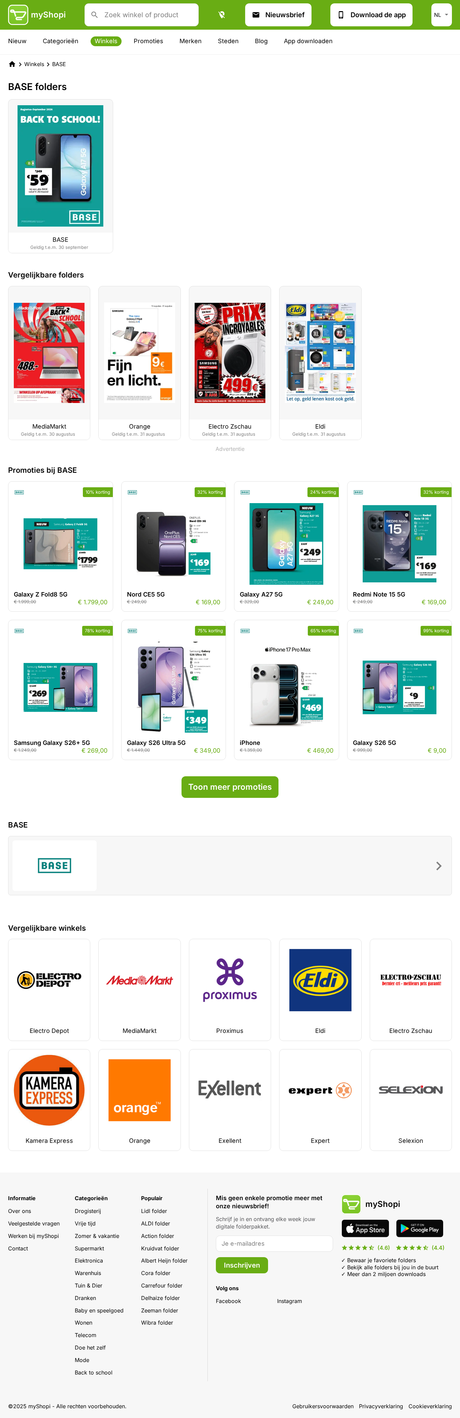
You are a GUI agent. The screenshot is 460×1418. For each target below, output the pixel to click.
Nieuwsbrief (285, 15)
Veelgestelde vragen (34, 1223)
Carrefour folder (162, 1285)
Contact (18, 1248)
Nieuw (17, 41)
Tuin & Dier (88, 1285)
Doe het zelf (90, 1347)
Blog (261, 41)
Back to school (93, 1372)
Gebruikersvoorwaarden (323, 1406)
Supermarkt (89, 1248)
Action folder (157, 1236)
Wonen (83, 1322)
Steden (228, 41)
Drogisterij (88, 1211)
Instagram (289, 1301)
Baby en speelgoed (99, 1310)
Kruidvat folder (160, 1248)
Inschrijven (242, 1265)
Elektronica (89, 1260)
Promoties (148, 41)
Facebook (228, 1301)
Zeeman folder (159, 1310)
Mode (82, 1360)
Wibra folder (157, 1322)
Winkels (106, 41)
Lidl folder (154, 1211)
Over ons (19, 1211)
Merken (190, 41)
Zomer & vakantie (97, 1236)
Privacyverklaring (381, 1406)
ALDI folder (155, 1223)
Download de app (378, 15)
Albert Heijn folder (164, 1260)
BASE (59, 64)
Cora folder (155, 1273)
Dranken (85, 1298)
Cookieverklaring (430, 1406)
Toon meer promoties (230, 787)
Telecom (85, 1335)
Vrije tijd (85, 1223)
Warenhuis (88, 1273)
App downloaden (308, 41)
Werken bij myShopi (33, 1236)
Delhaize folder (160, 1298)
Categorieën (60, 41)
